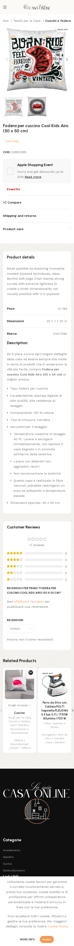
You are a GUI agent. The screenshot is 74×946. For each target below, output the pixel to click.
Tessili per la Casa (27, 21)
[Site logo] (36, 7)
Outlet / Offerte (20, 747)
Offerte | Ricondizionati (19, 742)
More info (27, 939)
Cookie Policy (57, 926)
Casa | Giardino (19, 725)
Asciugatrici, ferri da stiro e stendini (54, 736)
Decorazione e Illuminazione (19, 730)
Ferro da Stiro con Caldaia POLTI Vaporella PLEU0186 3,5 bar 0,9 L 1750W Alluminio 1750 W (54, 710)
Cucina (7, 863)
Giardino (8, 857)
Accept (47, 939)
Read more (33, 177)
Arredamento (11, 850)
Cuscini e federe (58, 21)
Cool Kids (12, 141)
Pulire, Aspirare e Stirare (54, 725)
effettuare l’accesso (29, 601)
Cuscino (19, 713)
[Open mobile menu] (5, 7)
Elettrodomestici (14, 870)
